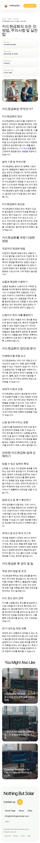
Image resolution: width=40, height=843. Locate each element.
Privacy (15, 836)
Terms (22, 836)
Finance (16, 19)
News (10, 19)
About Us (7, 836)
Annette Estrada (10, 44)
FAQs (30, 811)
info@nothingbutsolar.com (17, 816)
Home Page (10, 811)
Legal (29, 836)
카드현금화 (24, 148)
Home (4, 19)
